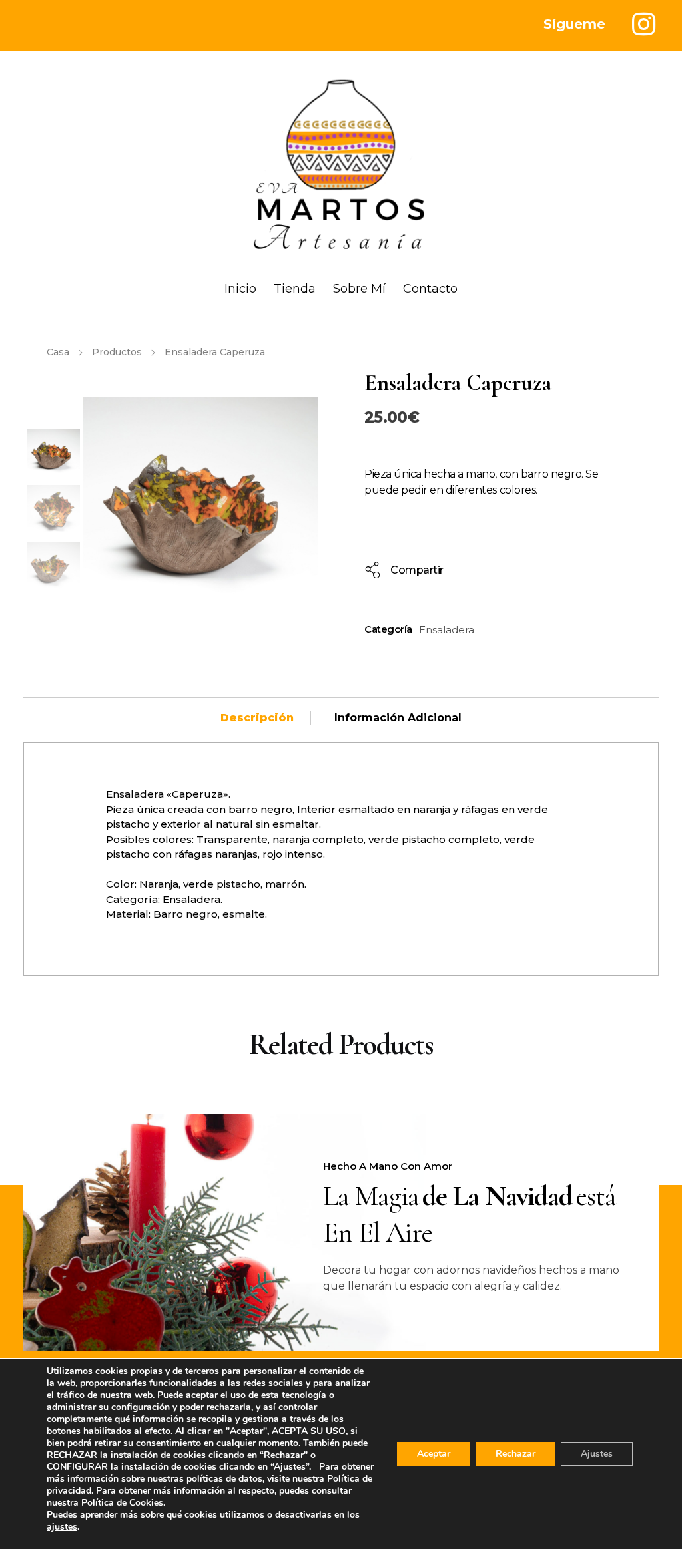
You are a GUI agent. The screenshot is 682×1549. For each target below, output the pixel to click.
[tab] (257, 718)
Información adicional (398, 717)
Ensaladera (446, 629)
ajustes (62, 1527)
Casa (58, 352)
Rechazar (515, 1453)
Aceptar (433, 1453)
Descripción (257, 717)
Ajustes (597, 1453)
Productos (117, 352)
